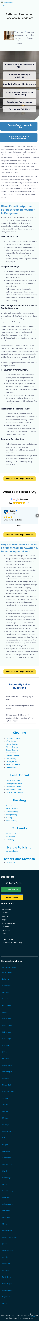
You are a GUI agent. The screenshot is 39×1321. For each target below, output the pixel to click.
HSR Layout (6, 1032)
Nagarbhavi (6, 1297)
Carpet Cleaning (11, 767)
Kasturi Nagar (7, 1065)
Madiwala (5, 1078)
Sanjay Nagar (7, 1283)
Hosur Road (6, 1019)
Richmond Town (8, 1091)
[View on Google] (6, 512)
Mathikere (5, 1257)
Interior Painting (12, 809)
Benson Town (7, 1230)
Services (5, 913)
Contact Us (6, 930)
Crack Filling (10, 840)
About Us (5, 916)
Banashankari (7, 972)
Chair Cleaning (11, 753)
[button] (33, 4)
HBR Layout (6, 1005)
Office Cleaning (11, 741)
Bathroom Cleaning (13, 764)
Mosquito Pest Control (14, 789)
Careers (4, 933)
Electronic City (7, 992)
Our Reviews (6, 909)
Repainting (10, 806)
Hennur (4, 1303)
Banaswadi (6, 1264)
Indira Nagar (6, 1038)
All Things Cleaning (8, 923)
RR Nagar (5, 1124)
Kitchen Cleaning (12, 744)
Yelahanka (5, 1111)
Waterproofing (11, 815)
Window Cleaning (12, 747)
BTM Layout (6, 985)
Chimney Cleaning (12, 761)
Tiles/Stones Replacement (15, 834)
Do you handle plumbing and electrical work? (20, 707)
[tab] (19, 698)
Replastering (10, 837)
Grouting (9, 817)
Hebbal (4, 1012)
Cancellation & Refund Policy (12, 943)
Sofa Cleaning (11, 758)
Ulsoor (4, 1224)
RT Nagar (5, 1118)
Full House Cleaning (13, 738)
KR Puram (5, 1270)
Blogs (4, 919)
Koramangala (7, 1072)
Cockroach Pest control (14, 792)
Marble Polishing (12, 851)
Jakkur (4, 1244)
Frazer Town (6, 999)
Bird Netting (10, 862)
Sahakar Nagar (7, 1250)
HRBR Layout (7, 1025)
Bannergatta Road (9, 967)
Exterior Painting (12, 812)
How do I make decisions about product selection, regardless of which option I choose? (20, 718)
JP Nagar (5, 1052)
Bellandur (5, 979)
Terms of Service (8, 939)
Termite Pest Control (13, 786)
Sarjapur (5, 1098)
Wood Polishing (11, 820)
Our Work (5, 926)
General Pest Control (13, 781)
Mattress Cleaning (12, 756)
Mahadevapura (7, 1290)
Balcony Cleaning (12, 750)
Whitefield (5, 1105)
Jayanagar (5, 1045)
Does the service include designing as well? (19, 697)
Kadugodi (5, 1058)
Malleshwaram (7, 1204)
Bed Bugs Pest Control (14, 784)
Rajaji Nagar (6, 1277)
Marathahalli (6, 1085)
